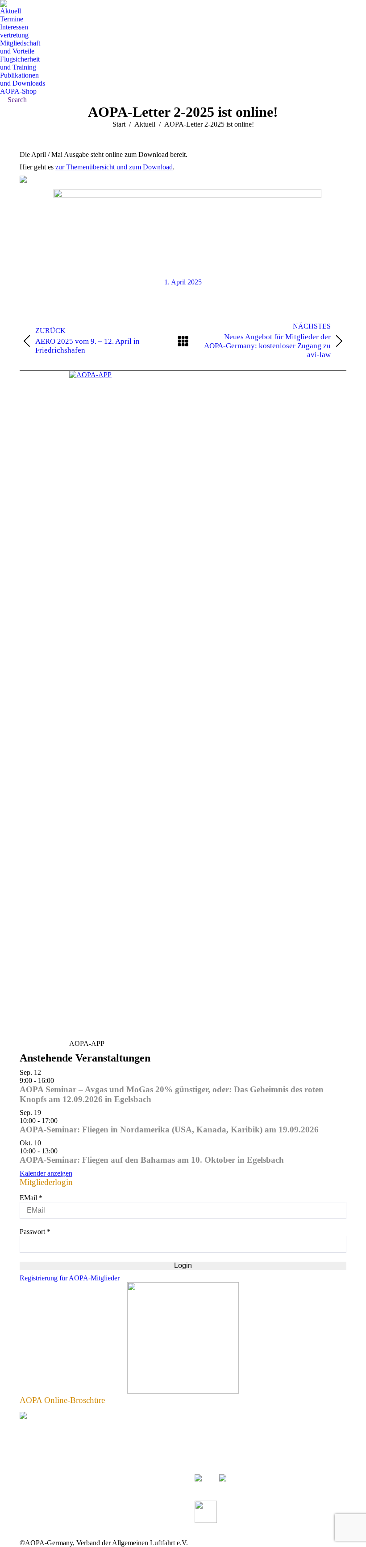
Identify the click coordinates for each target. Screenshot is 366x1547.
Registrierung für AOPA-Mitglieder (70, 1278)
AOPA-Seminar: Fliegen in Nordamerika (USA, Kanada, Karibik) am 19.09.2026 (169, 1129)
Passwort (35, 1231)
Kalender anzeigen (46, 1173)
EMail (31, 1197)
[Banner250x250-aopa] (183, 1391)
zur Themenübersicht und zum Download (114, 167)
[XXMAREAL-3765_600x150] (187, 195)
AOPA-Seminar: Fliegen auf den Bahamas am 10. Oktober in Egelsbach (152, 1159)
